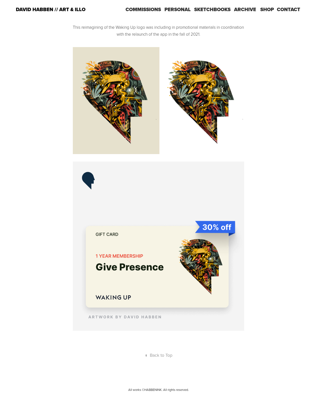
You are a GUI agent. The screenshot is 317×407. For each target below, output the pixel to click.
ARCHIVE (245, 9)
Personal (177, 9)
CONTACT (288, 9)
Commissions (143, 9)
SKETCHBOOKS (212, 9)
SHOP (267, 9)
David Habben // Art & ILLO (50, 9)
